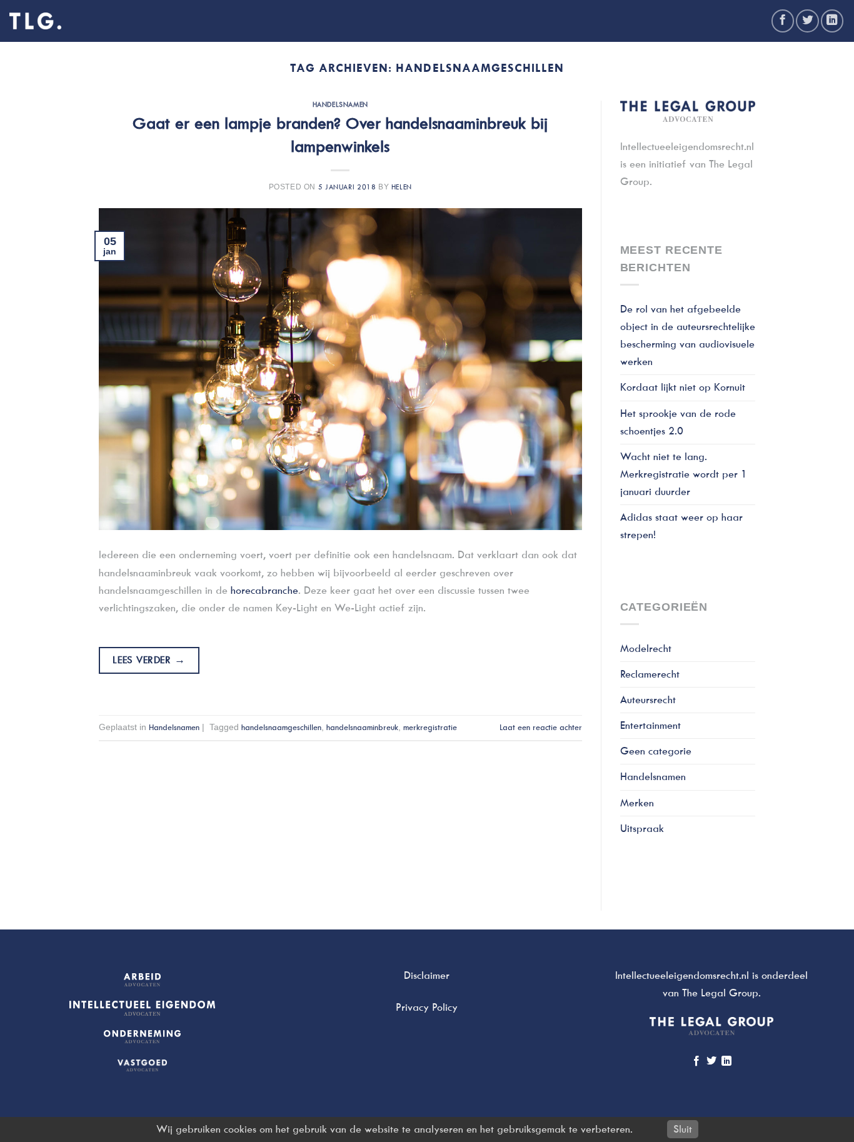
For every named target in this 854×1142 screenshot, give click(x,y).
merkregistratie (430, 727)
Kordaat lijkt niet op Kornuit (682, 387)
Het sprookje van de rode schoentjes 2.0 (678, 422)
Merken (637, 803)
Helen (401, 187)
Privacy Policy (427, 1007)
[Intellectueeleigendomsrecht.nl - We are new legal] (35, 21)
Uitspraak (642, 828)
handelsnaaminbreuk (362, 727)
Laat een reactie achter (541, 727)
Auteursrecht (648, 700)
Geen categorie (655, 751)
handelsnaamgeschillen (281, 727)
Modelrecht (645, 648)
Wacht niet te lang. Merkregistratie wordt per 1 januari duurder (683, 474)
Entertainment (650, 725)
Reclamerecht (650, 674)
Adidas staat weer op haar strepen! (681, 526)
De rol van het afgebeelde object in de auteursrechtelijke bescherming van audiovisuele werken (687, 335)
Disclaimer (427, 975)
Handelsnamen (340, 104)
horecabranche (264, 590)
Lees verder (149, 660)
